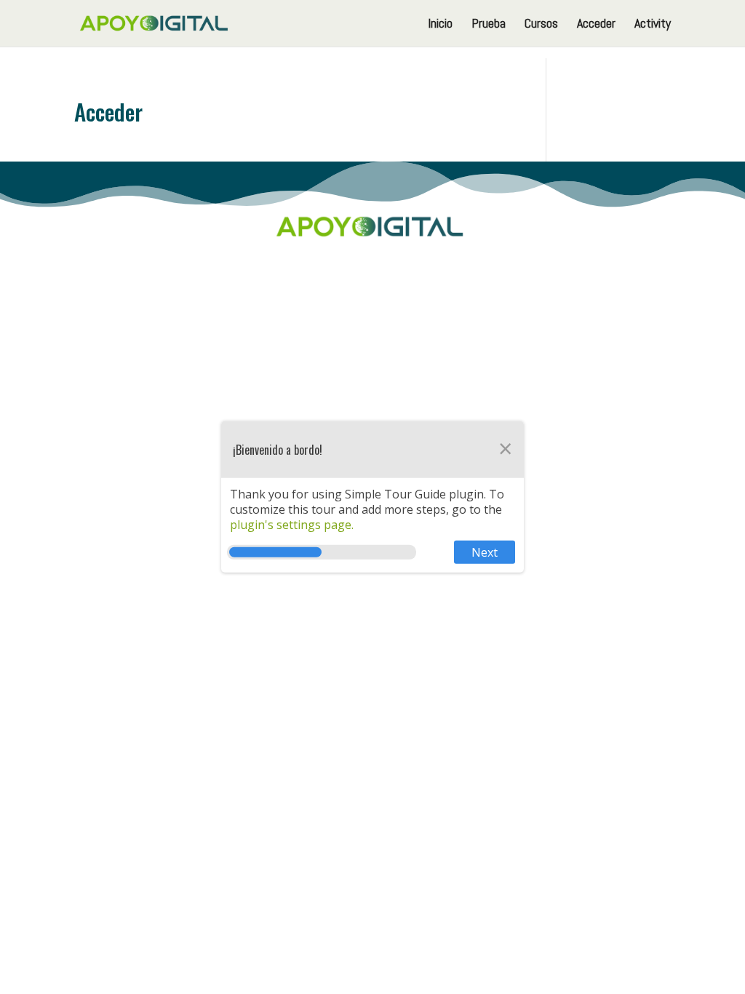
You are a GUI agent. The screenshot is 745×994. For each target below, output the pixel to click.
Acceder (596, 24)
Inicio (440, 24)
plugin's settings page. (292, 524)
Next (484, 552)
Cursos (541, 24)
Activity (652, 24)
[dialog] (372, 497)
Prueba (488, 24)
